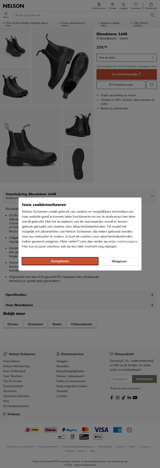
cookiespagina (126, 241)
